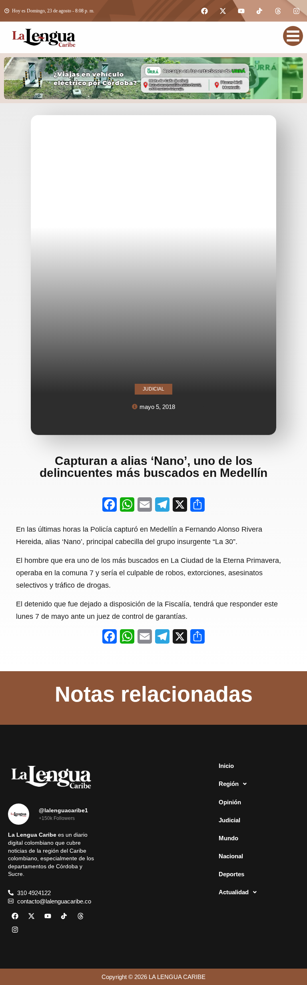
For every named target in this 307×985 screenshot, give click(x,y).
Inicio (226, 765)
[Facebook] (204, 11)
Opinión (230, 802)
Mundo (228, 838)
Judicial (229, 820)
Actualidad (234, 892)
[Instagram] (296, 11)
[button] (256, 784)
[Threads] (278, 11)
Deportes (231, 874)
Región (229, 783)
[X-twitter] (222, 11)
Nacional (231, 856)
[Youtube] (241, 11)
